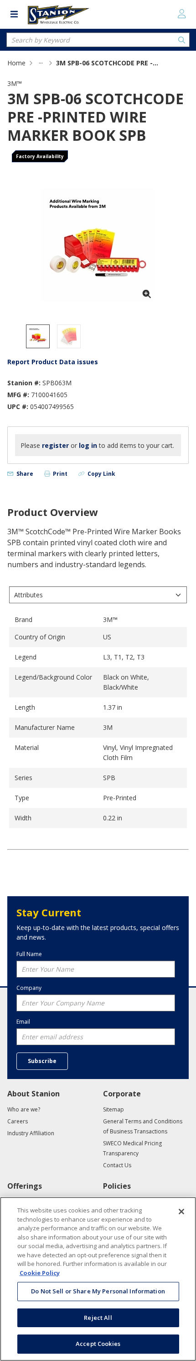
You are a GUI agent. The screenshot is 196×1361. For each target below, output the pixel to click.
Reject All (98, 1317)
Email (23, 1022)
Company (28, 988)
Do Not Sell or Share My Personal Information (98, 1291)
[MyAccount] (182, 14)
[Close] (181, 1212)
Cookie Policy (40, 1273)
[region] (98, 1279)
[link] (41, 62)
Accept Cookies (98, 1344)
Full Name (29, 954)
